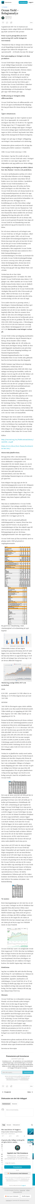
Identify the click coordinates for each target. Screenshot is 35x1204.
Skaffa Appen (26, 1196)
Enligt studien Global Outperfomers (11, 1132)
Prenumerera (23, 2)
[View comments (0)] (7, 22)
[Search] (32, 1125)
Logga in (31, 2)
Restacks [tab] (14, 1104)
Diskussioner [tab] (16, 1125)
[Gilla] (3, 22)
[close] (30, 1145)
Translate (5, 7)
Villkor (28, 1190)
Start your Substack (12, 1196)
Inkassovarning (17, 1192)
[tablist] (9, 1104)
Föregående (7, 1092)
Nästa (29, 1092)
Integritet (22, 1190)
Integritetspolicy (24, 1180)
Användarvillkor (10, 1179)
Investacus (8, 17)
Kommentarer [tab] (6, 1104)
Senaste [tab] (9, 1125)
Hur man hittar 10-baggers (11, 1130)
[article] (17, 1133)
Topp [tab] (3, 1125)
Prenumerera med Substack (19, 1173)
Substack (8, 1200)
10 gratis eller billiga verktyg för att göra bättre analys (13, 1141)
